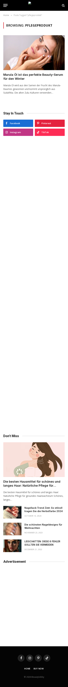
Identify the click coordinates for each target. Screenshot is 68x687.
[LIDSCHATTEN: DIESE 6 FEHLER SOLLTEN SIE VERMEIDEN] (12, 545)
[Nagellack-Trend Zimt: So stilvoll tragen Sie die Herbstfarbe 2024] (12, 512)
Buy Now (39, 668)
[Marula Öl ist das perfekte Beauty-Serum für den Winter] (34, 52)
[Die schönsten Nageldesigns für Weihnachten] (12, 529)
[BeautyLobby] (34, 5)
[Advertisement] (34, 284)
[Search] (63, 5)
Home (27, 668)
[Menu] (5, 5)
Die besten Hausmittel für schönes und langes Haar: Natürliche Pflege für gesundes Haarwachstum (31, 485)
